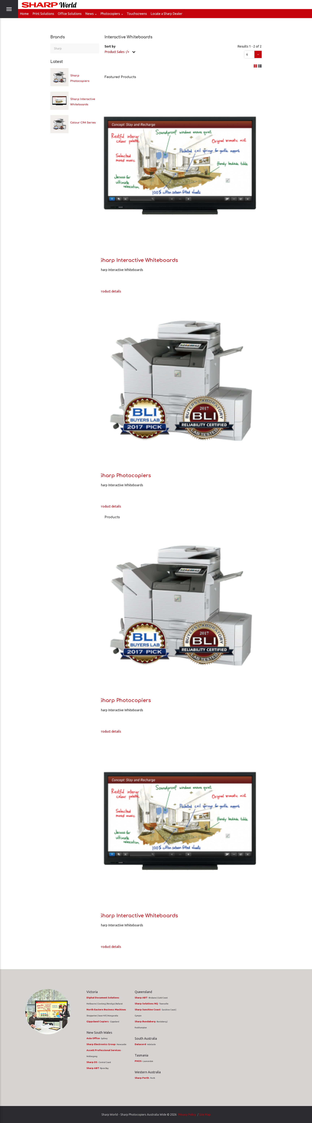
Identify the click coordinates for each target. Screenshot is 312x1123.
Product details (110, 291)
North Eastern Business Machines (106, 1009)
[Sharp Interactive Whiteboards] (59, 101)
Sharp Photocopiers (125, 475)
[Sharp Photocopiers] (59, 77)
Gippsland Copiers (97, 1021)
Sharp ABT (92, 1068)
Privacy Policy (187, 1114)
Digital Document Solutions (102, 997)
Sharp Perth (142, 1078)
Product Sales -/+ (117, 52)
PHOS (138, 1061)
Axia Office (93, 1038)
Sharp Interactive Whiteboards (138, 260)
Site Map (205, 1114)
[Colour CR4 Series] (59, 124)
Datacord (140, 1044)
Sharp (58, 48)
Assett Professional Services (103, 1050)
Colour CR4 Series (83, 122)
